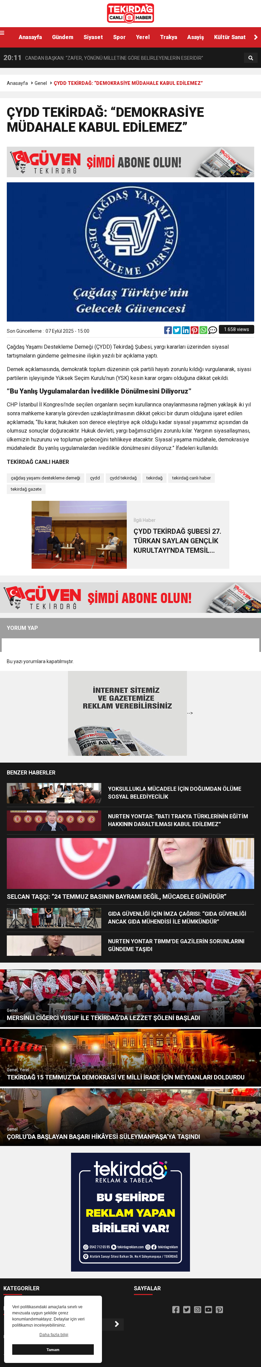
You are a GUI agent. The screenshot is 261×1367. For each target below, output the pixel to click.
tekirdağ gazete (26, 489)
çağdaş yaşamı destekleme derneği (45, 477)
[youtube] (208, 1310)
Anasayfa (30, 37)
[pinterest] (195, 331)
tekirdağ (154, 477)
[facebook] (168, 331)
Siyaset (93, 37)
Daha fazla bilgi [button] (53, 1334)
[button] (256, 37)
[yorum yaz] (212, 331)
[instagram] (197, 1310)
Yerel (143, 37)
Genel (41, 83)
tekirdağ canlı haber (191, 477)
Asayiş (195, 37)
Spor (119, 37)
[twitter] (177, 331)
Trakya (168, 37)
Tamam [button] (53, 1350)
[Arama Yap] (250, 58)
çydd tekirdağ (123, 477)
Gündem (62, 37)
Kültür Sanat (230, 37)
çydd (95, 477)
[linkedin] (186, 331)
